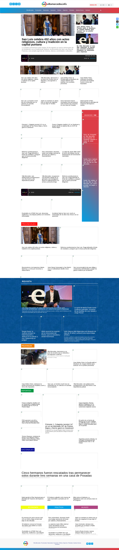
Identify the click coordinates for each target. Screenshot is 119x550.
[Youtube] (19, 4)
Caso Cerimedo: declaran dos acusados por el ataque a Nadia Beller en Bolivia (85, 525)
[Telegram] (117, 24)
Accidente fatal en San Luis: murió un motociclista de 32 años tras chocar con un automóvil (65, 214)
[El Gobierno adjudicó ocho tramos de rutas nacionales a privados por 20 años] (59, 492)
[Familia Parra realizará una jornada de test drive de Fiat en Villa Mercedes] (90, 150)
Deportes (65, 10)
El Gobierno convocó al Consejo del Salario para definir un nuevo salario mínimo (32, 525)
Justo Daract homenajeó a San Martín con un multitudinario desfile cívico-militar (59, 269)
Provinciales (38, 10)
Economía (53, 10)
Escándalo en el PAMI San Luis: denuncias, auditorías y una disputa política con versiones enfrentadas (36, 214)
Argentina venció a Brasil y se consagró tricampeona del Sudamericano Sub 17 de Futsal (88, 441)
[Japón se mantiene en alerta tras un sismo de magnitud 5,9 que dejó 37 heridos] (49, 95)
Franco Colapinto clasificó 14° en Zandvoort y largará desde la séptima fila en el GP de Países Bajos (66, 126)
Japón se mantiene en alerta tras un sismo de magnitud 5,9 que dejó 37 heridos (49, 102)
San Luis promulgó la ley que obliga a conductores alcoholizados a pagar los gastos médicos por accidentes (85, 269)
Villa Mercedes (29, 10)
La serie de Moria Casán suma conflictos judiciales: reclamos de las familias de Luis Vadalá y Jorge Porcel (85, 310)
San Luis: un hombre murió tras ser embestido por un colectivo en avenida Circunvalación (29, 103)
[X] (117, 21)
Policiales (71, 10)
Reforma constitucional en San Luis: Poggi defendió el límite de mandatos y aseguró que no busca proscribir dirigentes (31, 154)
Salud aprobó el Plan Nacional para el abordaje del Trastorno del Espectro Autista (89, 103)
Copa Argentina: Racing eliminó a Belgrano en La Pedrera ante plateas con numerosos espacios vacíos (87, 405)
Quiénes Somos (80, 10)
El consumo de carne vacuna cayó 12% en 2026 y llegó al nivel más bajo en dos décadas (32, 519)
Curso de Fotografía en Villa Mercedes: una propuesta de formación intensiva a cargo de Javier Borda (90, 138)
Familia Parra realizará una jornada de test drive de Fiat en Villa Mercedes (90, 161)
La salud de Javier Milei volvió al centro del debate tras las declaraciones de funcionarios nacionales (71, 154)
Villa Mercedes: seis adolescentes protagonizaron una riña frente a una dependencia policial (30, 178)
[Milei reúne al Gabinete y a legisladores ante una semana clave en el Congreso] (85, 492)
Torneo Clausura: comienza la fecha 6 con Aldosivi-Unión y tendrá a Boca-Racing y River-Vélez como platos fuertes (31, 438)
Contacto (88, 10)
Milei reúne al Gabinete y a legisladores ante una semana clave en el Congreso (85, 499)
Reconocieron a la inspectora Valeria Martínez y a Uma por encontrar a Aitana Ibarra (33, 269)
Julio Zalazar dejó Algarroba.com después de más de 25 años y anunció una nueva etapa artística (80, 333)
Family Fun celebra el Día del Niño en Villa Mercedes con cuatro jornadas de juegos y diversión (90, 184)
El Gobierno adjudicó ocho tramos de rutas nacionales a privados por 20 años (58, 499)
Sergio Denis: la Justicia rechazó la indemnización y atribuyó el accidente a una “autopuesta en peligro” (30, 335)
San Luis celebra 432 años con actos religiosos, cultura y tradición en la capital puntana (45, 42)
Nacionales (46, 10)
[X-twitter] (16, 4)
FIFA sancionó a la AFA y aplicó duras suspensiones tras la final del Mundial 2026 (30, 422)
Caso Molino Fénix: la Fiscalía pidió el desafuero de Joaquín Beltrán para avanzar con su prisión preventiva (86, 29)
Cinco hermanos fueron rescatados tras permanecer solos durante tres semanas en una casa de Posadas (69, 103)
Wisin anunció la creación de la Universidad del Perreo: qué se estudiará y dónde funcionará (50, 333)
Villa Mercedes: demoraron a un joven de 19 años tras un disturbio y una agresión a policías (49, 80)
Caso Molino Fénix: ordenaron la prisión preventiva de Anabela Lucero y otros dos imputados (87, 80)
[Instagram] (13, 4)
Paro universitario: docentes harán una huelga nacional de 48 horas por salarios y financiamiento (51, 154)
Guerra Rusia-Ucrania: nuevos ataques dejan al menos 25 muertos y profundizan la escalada (85, 532)
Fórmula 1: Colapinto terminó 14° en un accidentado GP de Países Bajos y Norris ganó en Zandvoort (34, 126)
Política (59, 10)
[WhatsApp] (117, 27)
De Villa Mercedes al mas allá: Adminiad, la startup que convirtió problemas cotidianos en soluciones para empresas (86, 48)
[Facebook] (11, 4)
